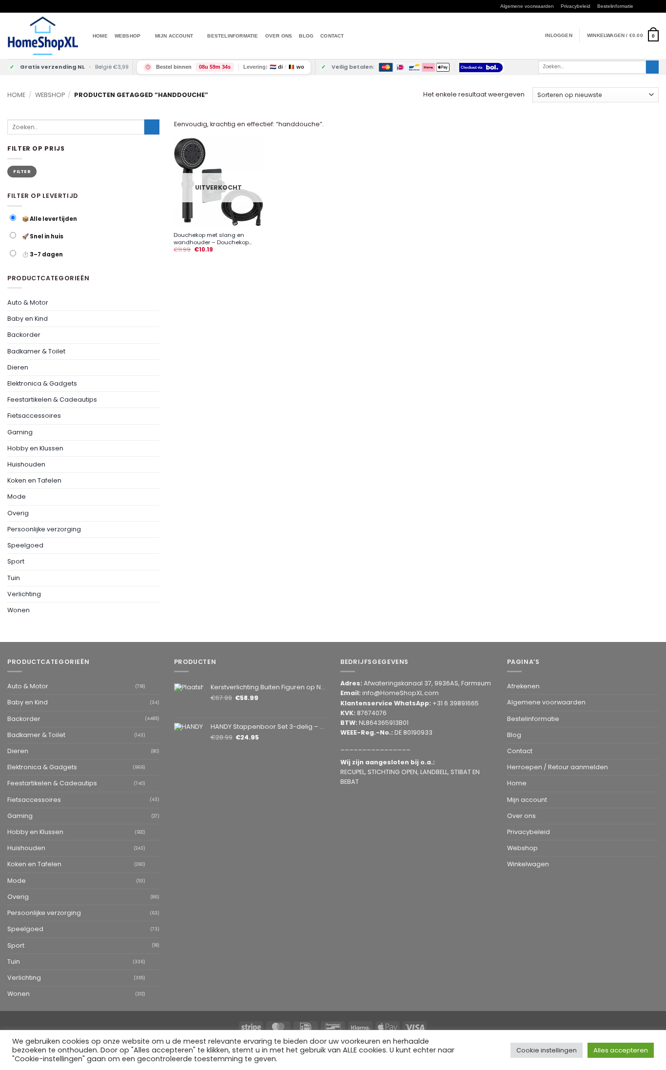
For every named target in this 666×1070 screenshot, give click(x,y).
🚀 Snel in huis (42, 236)
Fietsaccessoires (34, 415)
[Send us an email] (655, 6)
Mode (16, 496)
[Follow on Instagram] (648, 6)
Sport (15, 561)
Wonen (18, 610)
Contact (332, 36)
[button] (623, 35)
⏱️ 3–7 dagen (42, 254)
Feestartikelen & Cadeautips (52, 399)
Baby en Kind (27, 318)
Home (100, 36)
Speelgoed (25, 545)
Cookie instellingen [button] (546, 1050)
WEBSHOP (127, 36)
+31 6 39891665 (455, 703)
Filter (22, 171)
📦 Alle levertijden (49, 218)
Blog (306, 36)
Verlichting (24, 594)
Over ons (279, 36)
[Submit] (652, 67)
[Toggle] (153, 303)
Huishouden (26, 464)
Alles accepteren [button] (620, 1050)
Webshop (50, 95)
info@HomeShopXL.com (400, 693)
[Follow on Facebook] (640, 6)
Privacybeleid (575, 6)
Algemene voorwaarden (527, 6)
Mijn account (174, 36)
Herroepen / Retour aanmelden (557, 767)
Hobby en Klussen (35, 448)
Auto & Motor (27, 302)
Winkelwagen (528, 864)
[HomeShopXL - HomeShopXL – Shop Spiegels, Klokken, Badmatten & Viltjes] (42, 36)
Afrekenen (523, 686)
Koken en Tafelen (34, 480)
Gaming (20, 432)
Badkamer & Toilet (36, 351)
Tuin (13, 577)
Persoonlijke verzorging (44, 529)
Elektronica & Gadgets (42, 383)
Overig (18, 512)
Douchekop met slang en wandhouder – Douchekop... (213, 239)
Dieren (17, 367)
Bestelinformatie (615, 6)
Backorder (23, 335)
